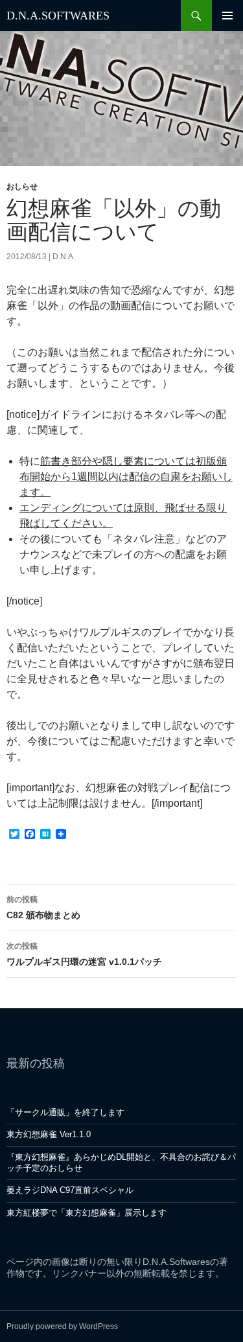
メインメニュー (227, 15)
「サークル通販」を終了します (65, 1112)
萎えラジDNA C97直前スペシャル (69, 1190)
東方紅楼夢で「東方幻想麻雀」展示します (86, 1213)
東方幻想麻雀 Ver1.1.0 (48, 1134)
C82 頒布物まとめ (43, 907)
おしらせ (22, 186)
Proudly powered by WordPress (62, 1326)
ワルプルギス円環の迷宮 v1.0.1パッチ (84, 954)
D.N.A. (63, 256)
